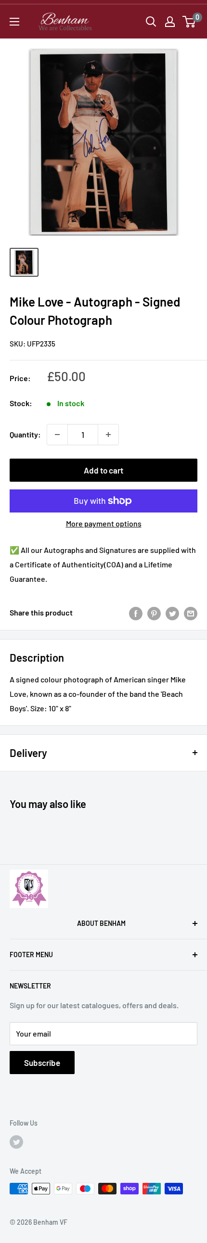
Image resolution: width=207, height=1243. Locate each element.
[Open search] (151, 21)
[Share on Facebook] (135, 612)
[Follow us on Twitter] (16, 1141)
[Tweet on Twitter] (172, 612)
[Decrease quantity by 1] (57, 434)
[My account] (170, 21)
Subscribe (42, 1062)
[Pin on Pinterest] (154, 612)
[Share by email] (190, 612)
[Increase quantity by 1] (108, 434)
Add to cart (103, 470)
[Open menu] (14, 22)
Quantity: (25, 434)
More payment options (104, 523)
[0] (189, 21)
